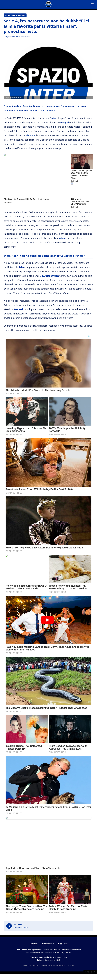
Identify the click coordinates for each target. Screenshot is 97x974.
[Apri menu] (92, 4)
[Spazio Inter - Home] (48, 4)
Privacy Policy (48, 944)
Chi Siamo (34, 944)
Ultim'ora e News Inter (15, 15)
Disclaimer (62, 944)
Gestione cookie (90, 972)
